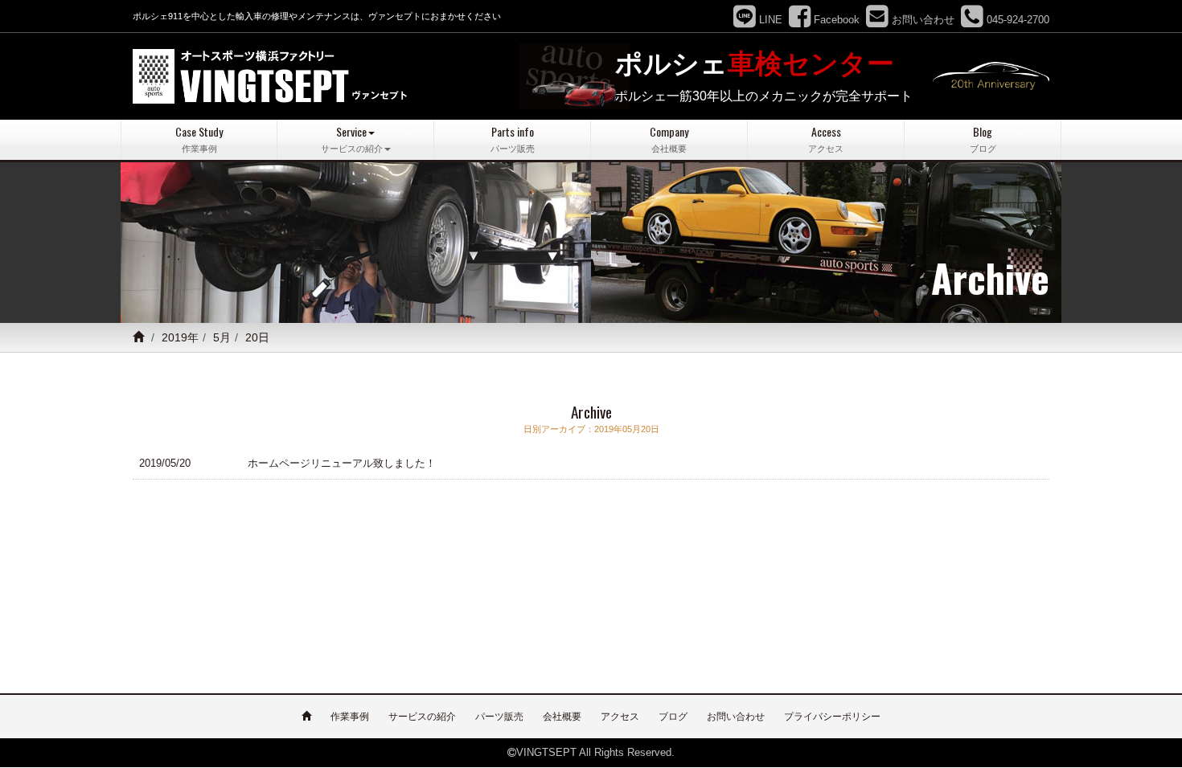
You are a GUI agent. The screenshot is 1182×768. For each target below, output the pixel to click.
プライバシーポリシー (832, 716)
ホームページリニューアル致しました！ (342, 463)
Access (825, 138)
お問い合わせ (736, 716)
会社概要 (562, 716)
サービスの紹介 (422, 716)
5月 (222, 337)
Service (352, 138)
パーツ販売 (499, 716)
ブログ (673, 716)
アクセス (620, 716)
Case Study (199, 138)
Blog (983, 138)
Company (669, 138)
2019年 (180, 337)
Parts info (512, 138)
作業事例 (349, 716)
